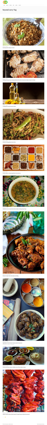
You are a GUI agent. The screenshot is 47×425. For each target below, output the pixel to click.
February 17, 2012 (4, 341)
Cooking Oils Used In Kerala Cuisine (9, 106)
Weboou (43, 424)
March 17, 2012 (4, 46)
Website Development (39, 424)
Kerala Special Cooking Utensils (8, 47)
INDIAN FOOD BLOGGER (9, 274)
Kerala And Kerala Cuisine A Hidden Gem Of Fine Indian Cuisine (14, 367)
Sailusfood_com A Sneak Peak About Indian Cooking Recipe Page (14, 208)
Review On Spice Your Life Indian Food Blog (10, 275)
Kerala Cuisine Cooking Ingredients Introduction (12, 173)
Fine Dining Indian (6, 424)
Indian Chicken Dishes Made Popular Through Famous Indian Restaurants (16, 414)
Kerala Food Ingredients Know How (9, 142)
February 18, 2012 (4, 207)
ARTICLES (7, 46)
